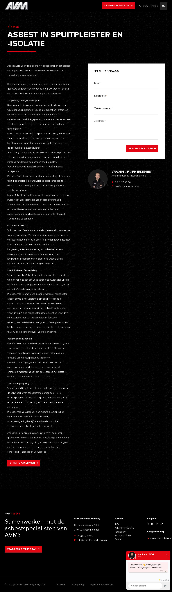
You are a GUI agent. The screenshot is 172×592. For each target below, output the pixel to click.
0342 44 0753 (83, 536)
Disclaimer (60, 584)
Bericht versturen (141, 148)
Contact (119, 539)
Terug (15, 27)
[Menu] (163, 6)
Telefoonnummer (103, 108)
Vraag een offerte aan (22, 549)
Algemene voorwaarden (101, 584)
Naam (97, 83)
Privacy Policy (78, 584)
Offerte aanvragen (117, 5)
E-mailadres (100, 95)
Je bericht (99, 120)
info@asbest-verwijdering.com (90, 540)
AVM (117, 524)
